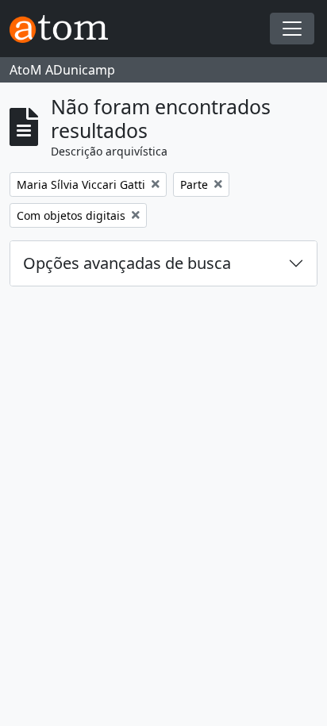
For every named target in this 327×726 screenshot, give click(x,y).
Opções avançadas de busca (127, 263)
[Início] (65, 29)
